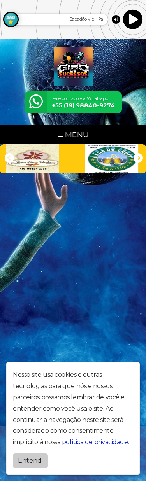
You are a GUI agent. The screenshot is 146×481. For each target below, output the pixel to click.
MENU (76, 134)
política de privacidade (95, 442)
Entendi (30, 460)
